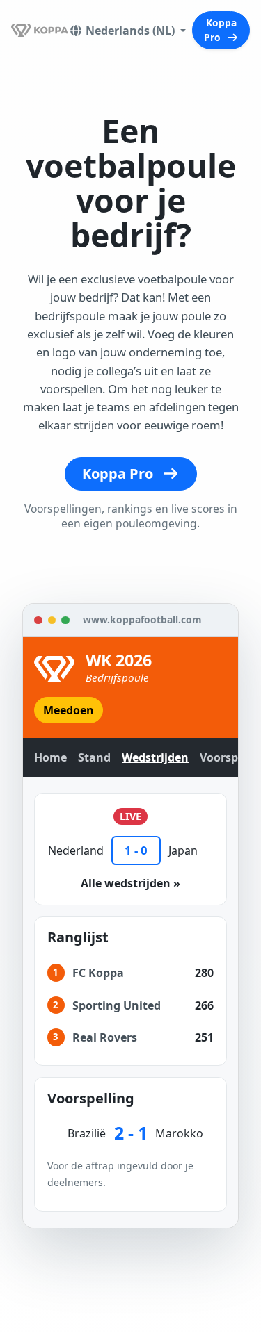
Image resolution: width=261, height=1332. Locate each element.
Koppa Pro (220, 30)
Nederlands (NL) (131, 30)
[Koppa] (39, 30)
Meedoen (68, 710)
